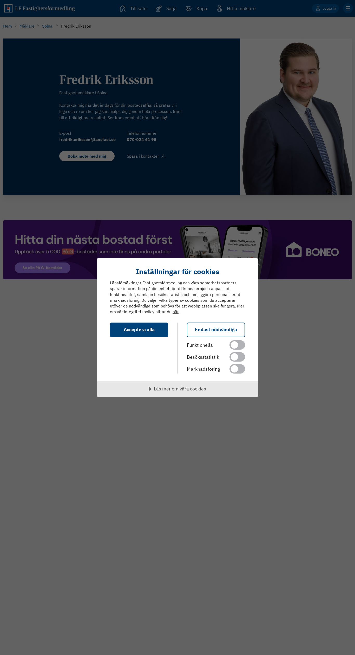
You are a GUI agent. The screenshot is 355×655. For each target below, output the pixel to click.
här (176, 311)
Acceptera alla (139, 329)
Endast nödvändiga (216, 329)
